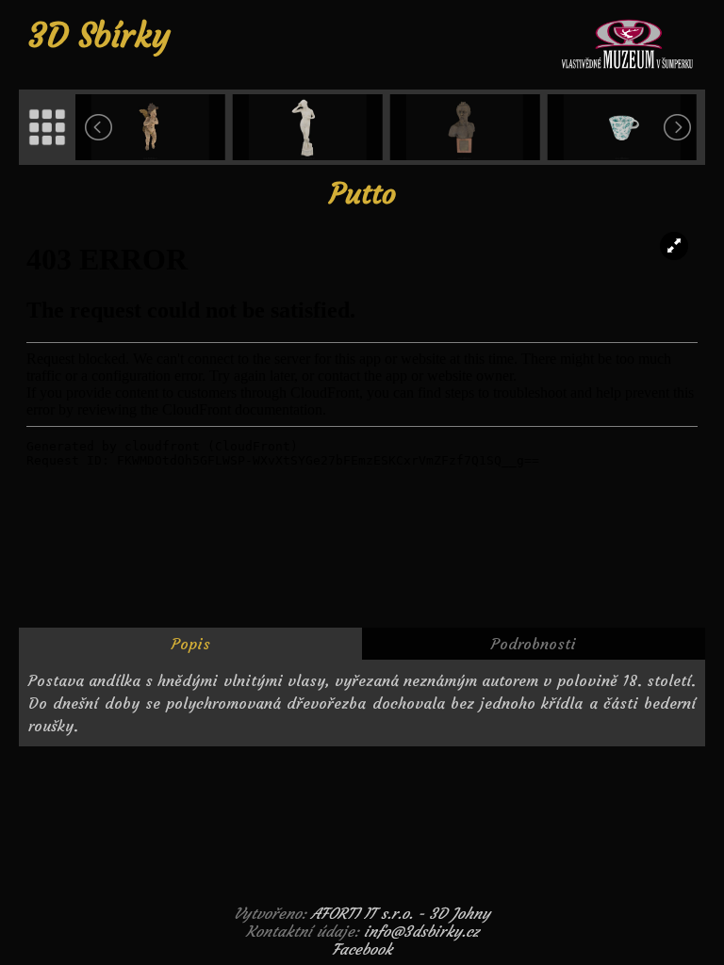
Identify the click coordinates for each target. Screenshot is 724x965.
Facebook (362, 949)
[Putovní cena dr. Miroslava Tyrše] (467, 127)
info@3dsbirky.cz (421, 931)
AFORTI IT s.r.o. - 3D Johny (400, 913)
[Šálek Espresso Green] (623, 127)
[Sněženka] (310, 127)
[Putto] (152, 127)
